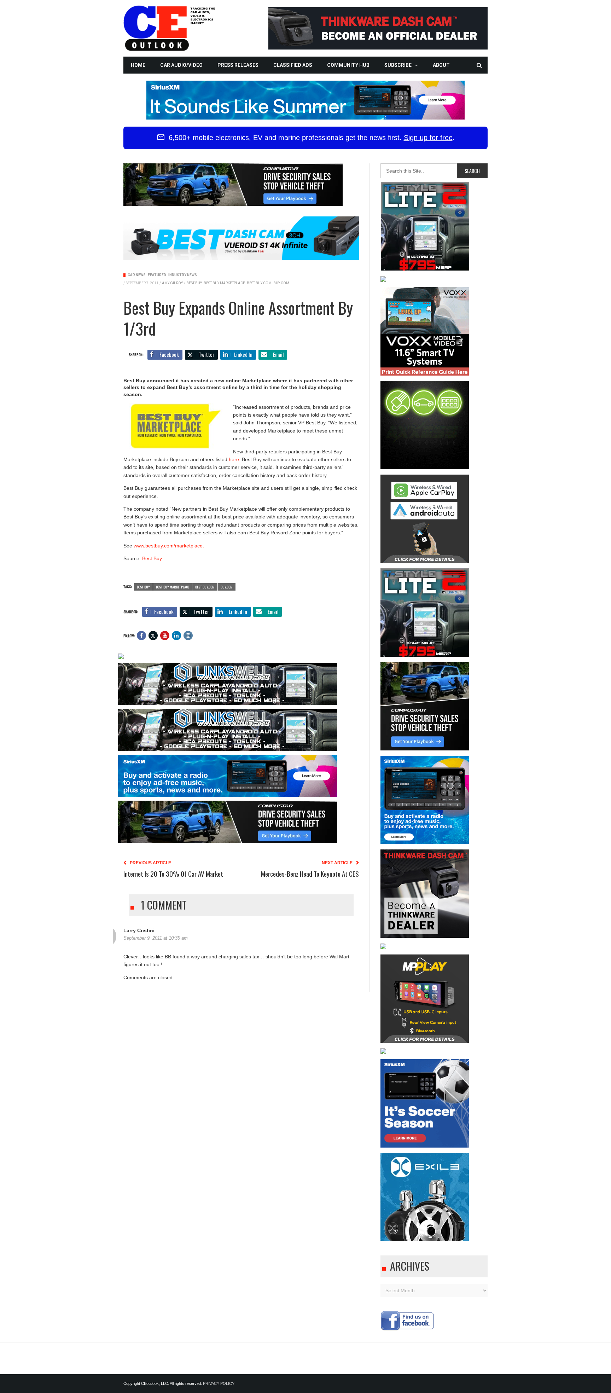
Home (138, 65)
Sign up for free (428, 137)
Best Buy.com (259, 283)
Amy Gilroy (172, 283)
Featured (157, 275)
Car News (137, 275)
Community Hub (348, 65)
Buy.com (281, 283)
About (441, 65)
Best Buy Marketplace (224, 283)
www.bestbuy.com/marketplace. (169, 546)
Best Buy (194, 283)
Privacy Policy (218, 1383)
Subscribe (398, 65)
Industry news (182, 275)
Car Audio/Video (181, 65)
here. (234, 459)
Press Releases (237, 65)
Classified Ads (292, 65)
